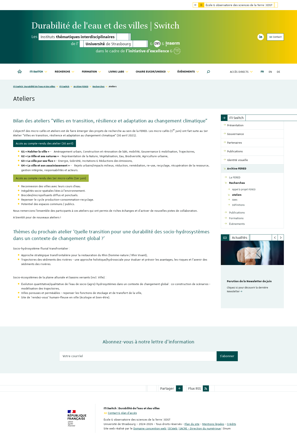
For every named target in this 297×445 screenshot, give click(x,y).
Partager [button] (167, 388)
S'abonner (227, 356)
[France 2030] (177, 51)
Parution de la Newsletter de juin (249, 281)
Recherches (98, 86)
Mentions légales (213, 424)
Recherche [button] (62, 72)
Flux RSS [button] (194, 388)
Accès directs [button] (239, 72)
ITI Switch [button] (36, 72)
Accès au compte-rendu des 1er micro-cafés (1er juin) (51, 178)
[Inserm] (172, 43)
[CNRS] (157, 43)
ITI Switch (64, 86)
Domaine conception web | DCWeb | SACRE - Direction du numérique (177, 428)
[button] (208, 72)
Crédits (231, 424)
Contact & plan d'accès (122, 413)
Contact (277, 37)
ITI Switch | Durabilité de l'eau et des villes (34, 86)
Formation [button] (89, 72)
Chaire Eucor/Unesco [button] (151, 72)
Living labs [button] (116, 72)
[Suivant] (281, 237)
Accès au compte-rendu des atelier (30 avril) (44, 143)
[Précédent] (275, 237)
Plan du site (191, 424)
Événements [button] (186, 72)
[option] (252, 274)
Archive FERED (81, 86)
